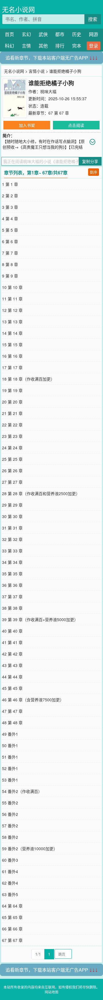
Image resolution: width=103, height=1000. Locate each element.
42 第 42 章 (12, 654)
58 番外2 (10, 837)
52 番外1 (10, 768)
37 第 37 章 (12, 596)
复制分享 (90, 161)
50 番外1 (10, 745)
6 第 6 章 (10, 241)
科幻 (9, 45)
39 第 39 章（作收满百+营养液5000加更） (40, 619)
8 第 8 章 (10, 264)
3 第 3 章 (10, 207)
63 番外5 (10, 894)
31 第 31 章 (12, 528)
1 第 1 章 (10, 184)
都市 (59, 34)
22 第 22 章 (12, 425)
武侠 (43, 34)
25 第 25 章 (12, 459)
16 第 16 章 (12, 356)
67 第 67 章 (58, 113)
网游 (93, 34)
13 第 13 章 (12, 321)
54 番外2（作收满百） (22, 791)
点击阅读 (76, 125)
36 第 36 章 (12, 585)
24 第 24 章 (12, 447)
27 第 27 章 (12, 482)
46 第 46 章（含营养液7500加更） (33, 699)
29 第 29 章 (12, 505)
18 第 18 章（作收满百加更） (28, 379)
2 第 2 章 (10, 195)
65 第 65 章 (12, 917)
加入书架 (27, 125)
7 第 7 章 (10, 253)
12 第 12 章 (12, 310)
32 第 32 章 (12, 539)
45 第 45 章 (12, 688)
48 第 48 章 (12, 722)
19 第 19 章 (12, 390)
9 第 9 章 (10, 276)
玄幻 (26, 34)
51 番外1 (10, 757)
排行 (59, 45)
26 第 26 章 (12, 470)
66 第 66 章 (12, 929)
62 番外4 (10, 883)
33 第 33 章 (12, 551)
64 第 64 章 (12, 906)
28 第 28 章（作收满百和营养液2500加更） (41, 493)
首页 (9, 34)
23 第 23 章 (12, 436)
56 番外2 (10, 814)
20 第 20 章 (12, 402)
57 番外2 (10, 825)
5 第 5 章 (10, 230)
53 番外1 (10, 780)
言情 (26, 45)
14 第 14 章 (12, 333)
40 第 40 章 (12, 631)
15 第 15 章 (12, 344)
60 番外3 (10, 860)
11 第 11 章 (12, 299)
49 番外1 (10, 734)
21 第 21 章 (12, 413)
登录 (93, 45)
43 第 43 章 (12, 665)
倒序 (93, 172)
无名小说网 (18, 9)
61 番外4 (10, 871)
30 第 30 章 (12, 516)
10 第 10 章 (12, 287)
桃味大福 (48, 91)
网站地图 (51, 991)
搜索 (92, 19)
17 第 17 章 (12, 367)
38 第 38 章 (12, 608)
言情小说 (37, 71)
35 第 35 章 (12, 573)
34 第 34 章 (12, 562)
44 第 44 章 (12, 677)
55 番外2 (10, 803)
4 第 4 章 (10, 218)
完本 (76, 45)
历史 (76, 34)
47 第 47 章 (12, 711)
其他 (43, 45)
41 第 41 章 (12, 642)
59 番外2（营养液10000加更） (30, 848)
